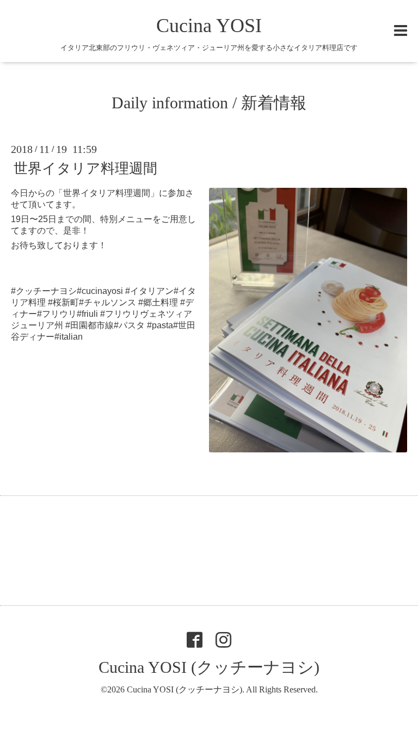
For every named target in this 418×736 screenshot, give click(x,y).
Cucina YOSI (209, 25)
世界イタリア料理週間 (85, 168)
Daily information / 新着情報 (209, 103)
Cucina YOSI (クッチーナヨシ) (209, 667)
